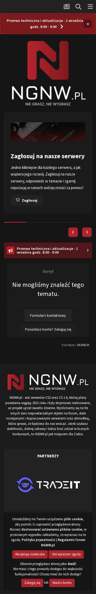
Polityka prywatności (38, 540)
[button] (73, 232)
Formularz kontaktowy (48, 315)
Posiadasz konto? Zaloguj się (48, 329)
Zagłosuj (29, 200)
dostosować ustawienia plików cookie (51, 529)
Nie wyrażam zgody (66, 554)
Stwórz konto (62, 582)
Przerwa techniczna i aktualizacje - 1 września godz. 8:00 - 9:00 (45, 23)
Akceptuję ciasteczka (30, 554)
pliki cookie (73, 519)
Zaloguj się (32, 582)
